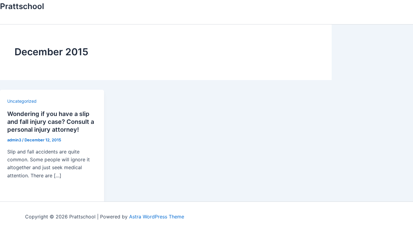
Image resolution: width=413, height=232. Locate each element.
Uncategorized (22, 101)
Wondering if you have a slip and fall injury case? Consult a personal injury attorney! (50, 121)
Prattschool (22, 6)
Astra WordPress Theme (156, 217)
